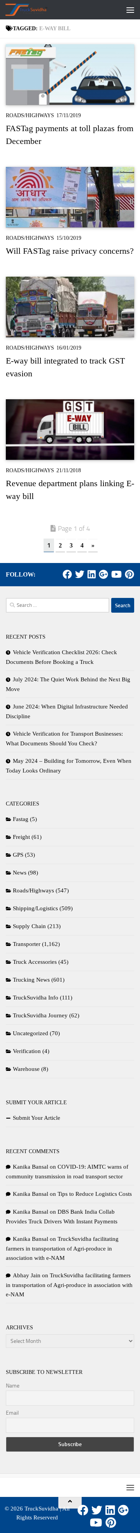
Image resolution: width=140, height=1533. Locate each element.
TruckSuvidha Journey (40, 1015)
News (19, 873)
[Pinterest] (129, 574)
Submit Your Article (36, 1118)
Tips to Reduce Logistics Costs (95, 1194)
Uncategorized (30, 1033)
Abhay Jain (26, 1275)
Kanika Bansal (30, 1167)
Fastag (20, 819)
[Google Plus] (103, 574)
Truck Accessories (35, 962)
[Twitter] (79, 574)
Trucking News (31, 980)
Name (12, 1385)
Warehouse (26, 1069)
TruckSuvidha (41, 1508)
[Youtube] (116, 574)
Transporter (26, 944)
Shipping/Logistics (35, 908)
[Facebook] (67, 574)
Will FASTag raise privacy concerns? (70, 251)
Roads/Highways (30, 115)
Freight (21, 837)
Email (12, 1413)
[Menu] (130, 9)
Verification (27, 1051)
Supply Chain (29, 926)
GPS (18, 855)
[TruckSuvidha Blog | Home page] (33, 9)
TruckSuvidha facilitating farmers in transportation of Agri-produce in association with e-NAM (62, 1248)
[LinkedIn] (92, 574)
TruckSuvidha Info (35, 997)
